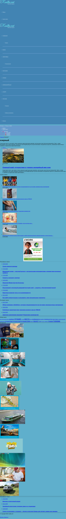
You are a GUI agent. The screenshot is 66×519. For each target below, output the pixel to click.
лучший (22, 319)
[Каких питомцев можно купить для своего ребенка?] (9, 351)
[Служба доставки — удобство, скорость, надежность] (12, 481)
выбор (7, 319)
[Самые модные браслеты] (9, 409)
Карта (6, 42)
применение (2, 321)
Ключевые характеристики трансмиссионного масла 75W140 (17, 199)
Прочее (5, 98)
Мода (4, 49)
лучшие (17, 319)
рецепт (35, 321)
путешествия (25, 321)
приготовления (62, 319)
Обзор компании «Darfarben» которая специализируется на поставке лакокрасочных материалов (26, 186)
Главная (2, 137)
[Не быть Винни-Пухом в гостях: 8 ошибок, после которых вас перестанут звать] (10, 222)
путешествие (9, 321)
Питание (5, 70)
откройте (42, 319)
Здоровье (5, 56)
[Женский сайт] (7, 4)
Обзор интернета (9, 112)
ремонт (31, 321)
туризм (50, 321)
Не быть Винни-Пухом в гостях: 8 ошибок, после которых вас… (18, 223)
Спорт (4, 91)
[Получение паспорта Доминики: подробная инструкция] (12, 337)
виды (1, 319)
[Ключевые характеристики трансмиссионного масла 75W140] (10, 197)
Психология (8, 63)
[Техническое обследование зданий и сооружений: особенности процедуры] (9, 380)
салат (40, 321)
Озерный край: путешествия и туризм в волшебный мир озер (27, 167)
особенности (36, 319)
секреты (43, 321)
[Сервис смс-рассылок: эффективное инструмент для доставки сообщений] (11, 452)
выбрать (11, 319)
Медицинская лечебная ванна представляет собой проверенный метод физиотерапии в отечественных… (28, 235)
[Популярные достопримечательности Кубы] (9, 438)
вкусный (4, 319)
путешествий (17, 321)
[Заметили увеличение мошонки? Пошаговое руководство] (10, 210)
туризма (56, 321)
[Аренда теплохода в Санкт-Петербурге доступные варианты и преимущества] (12, 423)
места (26, 319)
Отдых (4, 77)
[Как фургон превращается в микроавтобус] (9, 495)
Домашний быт (7, 84)
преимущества (48, 319)
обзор (31, 319)
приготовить (55, 319)
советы (46, 321)
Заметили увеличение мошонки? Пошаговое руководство (16, 211)
